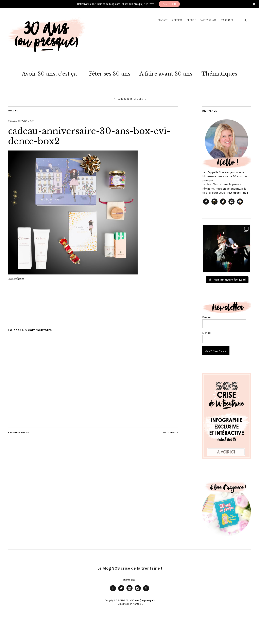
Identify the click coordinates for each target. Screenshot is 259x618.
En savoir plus (238, 192)
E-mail (206, 332)
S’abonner (227, 20)
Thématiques (219, 73)
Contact (163, 20)
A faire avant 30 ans (165, 73)
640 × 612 (28, 121)
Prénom (207, 317)
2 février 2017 (15, 121)
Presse (191, 20)
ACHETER (169, 3)
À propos (177, 20)
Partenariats (208, 20)
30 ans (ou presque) (143, 600)
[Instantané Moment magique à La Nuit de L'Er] (226, 248)
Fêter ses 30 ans (109, 73)
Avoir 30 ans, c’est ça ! (51, 73)
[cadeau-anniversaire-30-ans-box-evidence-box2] (73, 273)
